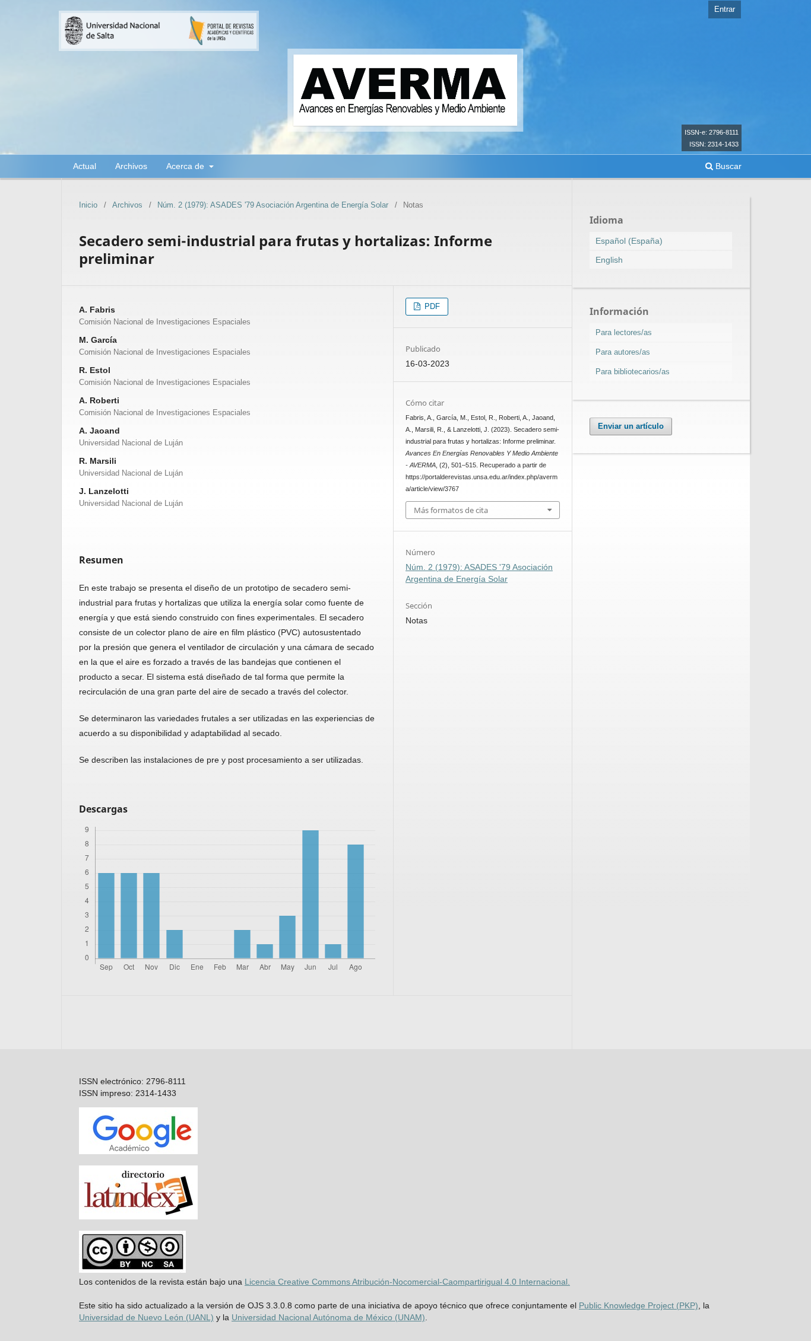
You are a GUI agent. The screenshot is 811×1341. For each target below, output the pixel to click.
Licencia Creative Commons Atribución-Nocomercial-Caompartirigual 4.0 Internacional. (407, 1281)
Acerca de (186, 166)
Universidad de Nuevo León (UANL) (146, 1317)
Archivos (131, 166)
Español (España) (629, 241)
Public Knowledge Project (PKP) (638, 1305)
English (609, 260)
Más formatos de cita (451, 510)
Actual (84, 166)
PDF (431, 306)
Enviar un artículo (631, 426)
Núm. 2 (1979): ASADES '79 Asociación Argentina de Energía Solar (272, 204)
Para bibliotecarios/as (632, 371)
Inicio (88, 204)
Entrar (724, 9)
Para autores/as (622, 352)
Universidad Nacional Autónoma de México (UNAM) (328, 1317)
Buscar (727, 166)
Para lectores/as (623, 332)
